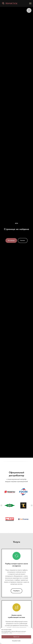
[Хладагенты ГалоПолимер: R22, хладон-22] (23, 519)
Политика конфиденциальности (19, 632)
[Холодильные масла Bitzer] (10, 505)
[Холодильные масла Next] (10, 519)
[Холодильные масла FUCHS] (23, 492)
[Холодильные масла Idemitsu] (10, 492)
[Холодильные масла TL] (23, 505)
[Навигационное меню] (30, 3)
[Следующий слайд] (32, 505)
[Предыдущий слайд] (1, 505)
